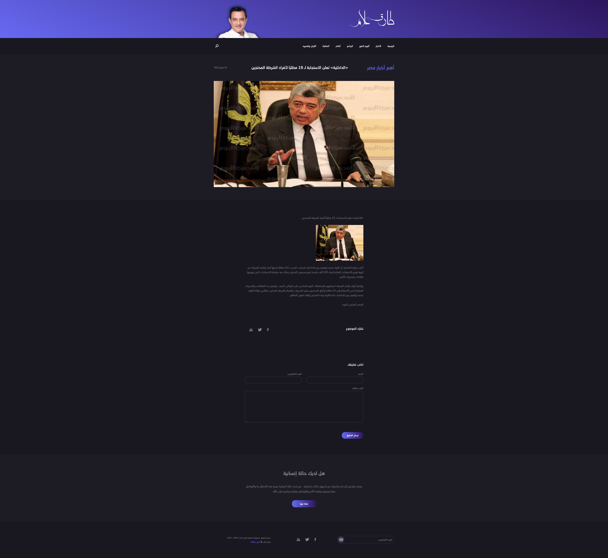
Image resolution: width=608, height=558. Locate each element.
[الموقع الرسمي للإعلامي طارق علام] (371, 17)
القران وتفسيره (309, 46)
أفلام (338, 46)
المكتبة (326, 46)
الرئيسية (390, 46)
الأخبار (378, 46)
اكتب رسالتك (357, 388)
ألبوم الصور (364, 46)
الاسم (360, 373)
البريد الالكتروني (295, 373)
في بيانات (255, 541)
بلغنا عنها (304, 503)
